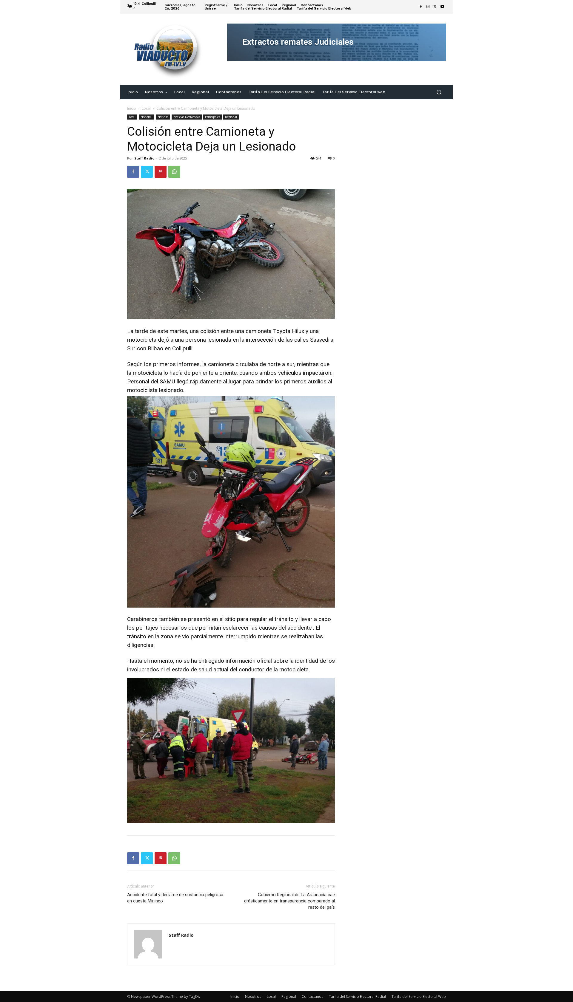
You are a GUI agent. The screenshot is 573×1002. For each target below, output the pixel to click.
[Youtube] (442, 6)
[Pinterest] (161, 172)
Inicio (131, 108)
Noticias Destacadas (186, 117)
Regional (231, 117)
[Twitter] (435, 6)
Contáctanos (312, 996)
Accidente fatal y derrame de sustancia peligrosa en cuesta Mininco (175, 898)
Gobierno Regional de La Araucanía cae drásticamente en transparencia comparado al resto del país (289, 901)
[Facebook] (420, 6)
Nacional (147, 117)
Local (146, 108)
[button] (439, 92)
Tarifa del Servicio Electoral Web (419, 996)
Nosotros (253, 996)
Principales (212, 117)
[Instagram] (428, 6)
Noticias (163, 117)
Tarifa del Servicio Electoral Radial (357, 996)
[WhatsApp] (174, 172)
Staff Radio (144, 158)
